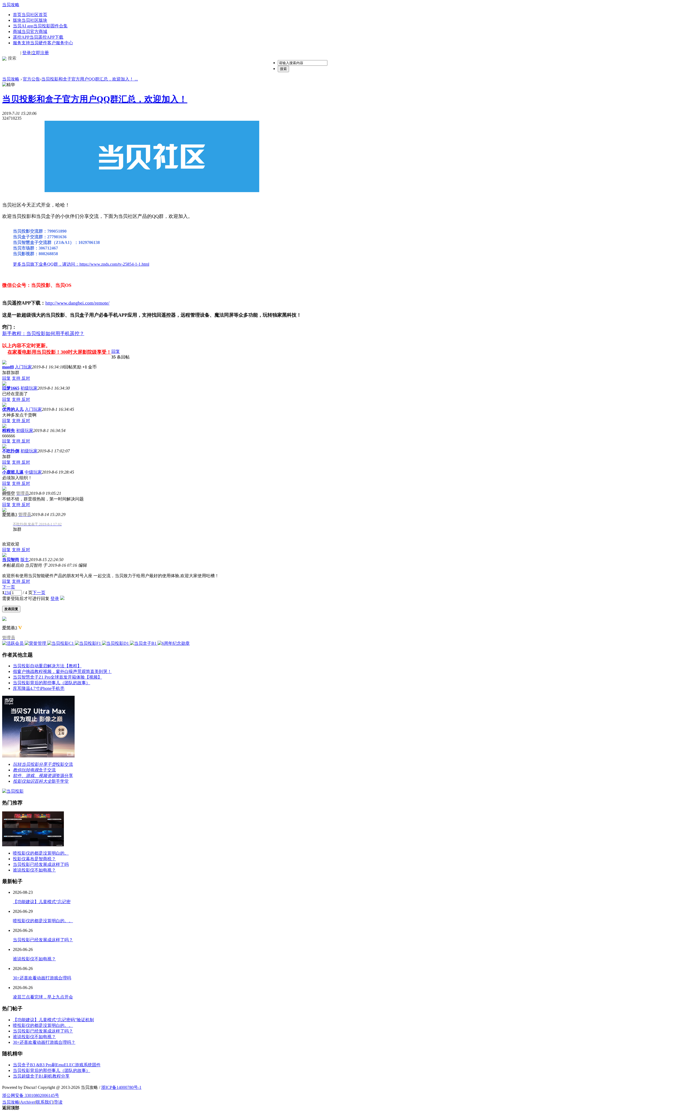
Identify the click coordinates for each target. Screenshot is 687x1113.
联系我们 (44, 1102)
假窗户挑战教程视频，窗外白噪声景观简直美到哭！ (62, 671)
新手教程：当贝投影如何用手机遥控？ (43, 333)
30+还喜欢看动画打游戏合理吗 (42, 978)
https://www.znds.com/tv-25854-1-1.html (114, 264)
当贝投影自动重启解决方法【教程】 (47, 666)
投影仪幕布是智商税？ (34, 858)
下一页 (8, 587)
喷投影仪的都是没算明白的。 (41, 853)
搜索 (283, 69)
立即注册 (40, 52)
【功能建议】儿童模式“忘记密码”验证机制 (53, 1019)
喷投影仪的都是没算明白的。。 (43, 920)
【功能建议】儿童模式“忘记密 (42, 901)
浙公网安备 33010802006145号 (30, 1095)
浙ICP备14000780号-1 (121, 1087)
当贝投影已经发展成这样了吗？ (43, 940)
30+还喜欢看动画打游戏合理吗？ (44, 1042)
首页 (30, 14)
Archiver (27, 1102)
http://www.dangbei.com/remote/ (77, 303)
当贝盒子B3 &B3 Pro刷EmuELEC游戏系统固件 (57, 1065)
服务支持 (43, 43)
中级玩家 (33, 472)
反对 (25, 378)
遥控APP (38, 37)
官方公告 (31, 79)
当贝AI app (40, 26)
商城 (30, 31)
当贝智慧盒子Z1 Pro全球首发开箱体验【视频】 (57, 677)
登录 (26, 52)
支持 (16, 378)
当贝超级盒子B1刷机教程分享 (41, 1076)
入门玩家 (23, 367)
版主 (24, 559)
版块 (30, 20)
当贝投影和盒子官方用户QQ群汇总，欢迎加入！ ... (89, 79)
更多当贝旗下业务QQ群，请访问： (46, 264)
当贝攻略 (10, 4)
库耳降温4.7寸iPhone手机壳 (38, 688)
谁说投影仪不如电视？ (34, 870)
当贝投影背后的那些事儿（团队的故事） (51, 682)
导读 (58, 1102)
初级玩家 (29, 388)
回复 (115, 351)
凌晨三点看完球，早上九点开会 (43, 997)
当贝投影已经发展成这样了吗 (41, 864)
